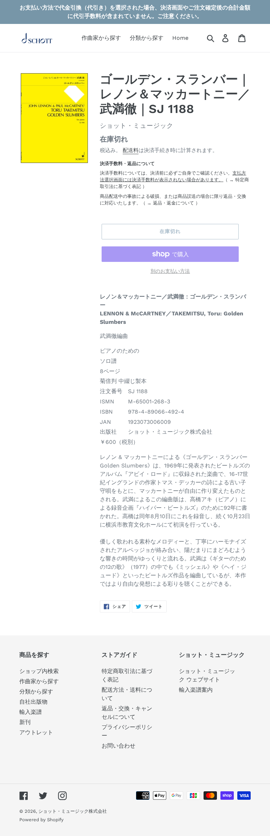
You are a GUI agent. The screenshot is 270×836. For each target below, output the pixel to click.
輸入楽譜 (30, 712)
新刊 (25, 722)
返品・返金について (173, 203)
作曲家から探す (39, 681)
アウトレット (36, 732)
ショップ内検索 (39, 671)
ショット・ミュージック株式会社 (72, 811)
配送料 (131, 150)
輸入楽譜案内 (196, 689)
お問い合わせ (118, 745)
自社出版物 (33, 701)
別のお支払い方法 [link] (170, 271)
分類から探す (36, 691)
